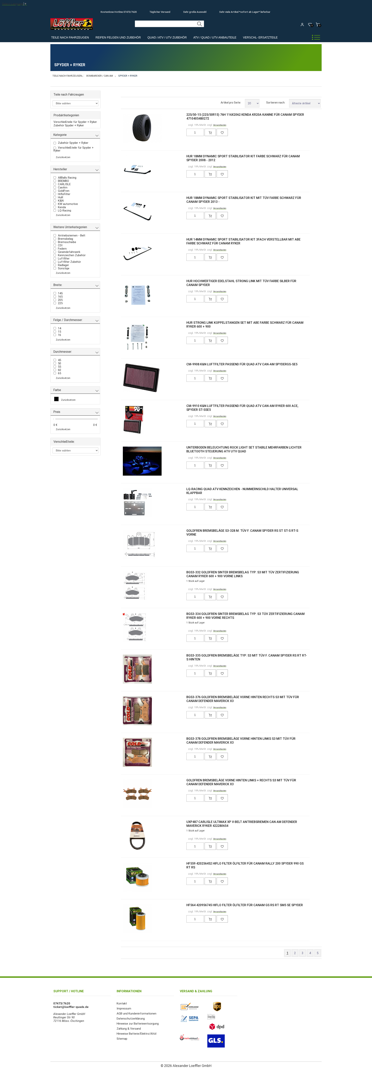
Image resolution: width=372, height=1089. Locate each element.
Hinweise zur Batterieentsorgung (138, 1023)
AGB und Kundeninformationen (136, 1013)
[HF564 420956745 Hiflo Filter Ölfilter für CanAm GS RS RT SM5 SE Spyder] (129, 919)
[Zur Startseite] (72, 31)
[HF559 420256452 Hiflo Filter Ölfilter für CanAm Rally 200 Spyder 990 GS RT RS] (129, 877)
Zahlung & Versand (129, 1028)
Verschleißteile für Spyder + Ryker (75, 122)
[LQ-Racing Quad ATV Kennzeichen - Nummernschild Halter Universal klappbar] (129, 503)
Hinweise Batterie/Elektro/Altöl (136, 1033)
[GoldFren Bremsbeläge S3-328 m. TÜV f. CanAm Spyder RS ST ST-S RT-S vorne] (129, 545)
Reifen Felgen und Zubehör (118, 37)
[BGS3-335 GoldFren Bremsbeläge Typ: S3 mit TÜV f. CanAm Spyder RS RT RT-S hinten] (129, 669)
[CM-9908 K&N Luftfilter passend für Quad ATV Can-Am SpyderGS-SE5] (129, 378)
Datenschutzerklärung (131, 1018)
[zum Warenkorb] (210, 132)
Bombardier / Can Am (99, 75)
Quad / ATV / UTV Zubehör (167, 37)
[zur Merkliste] (222, 132)
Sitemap (122, 1038)
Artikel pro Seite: (231, 102)
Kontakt (122, 1003)
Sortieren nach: (275, 102)
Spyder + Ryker (127, 75)
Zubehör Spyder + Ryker (68, 125)
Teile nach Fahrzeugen (70, 37)
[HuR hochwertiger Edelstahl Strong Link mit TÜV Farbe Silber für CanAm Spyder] (129, 295)
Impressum (124, 1008)
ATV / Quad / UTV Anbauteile (214, 37)
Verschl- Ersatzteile (260, 37)
